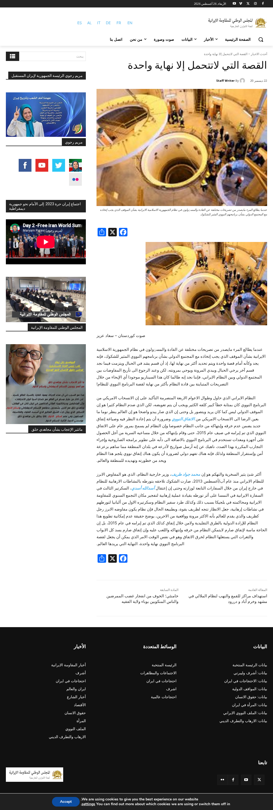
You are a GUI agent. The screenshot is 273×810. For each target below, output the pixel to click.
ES (79, 22)
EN (130, 22)
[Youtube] (234, 4)
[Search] (12, 56)
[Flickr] (222, 780)
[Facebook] (263, 4)
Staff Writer (225, 81)
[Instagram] (255, 4)
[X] (248, 4)
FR (119, 22)
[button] (260, 39)
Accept (66, 801)
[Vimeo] (241, 4)
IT (99, 22)
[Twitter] (259, 780)
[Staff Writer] (243, 80)
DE (108, 22)
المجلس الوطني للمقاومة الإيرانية (57, 327)
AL (89, 22)
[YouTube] (246, 780)
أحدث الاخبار (259, 54)
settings (88, 804)
